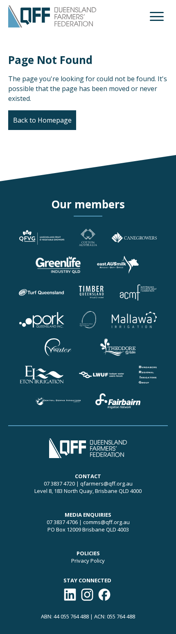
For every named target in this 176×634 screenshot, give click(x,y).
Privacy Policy (88, 560)
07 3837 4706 (62, 522)
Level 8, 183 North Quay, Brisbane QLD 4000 (88, 491)
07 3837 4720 (59, 483)
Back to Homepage (42, 120)
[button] (157, 16)
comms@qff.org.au (106, 522)
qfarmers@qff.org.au (106, 483)
